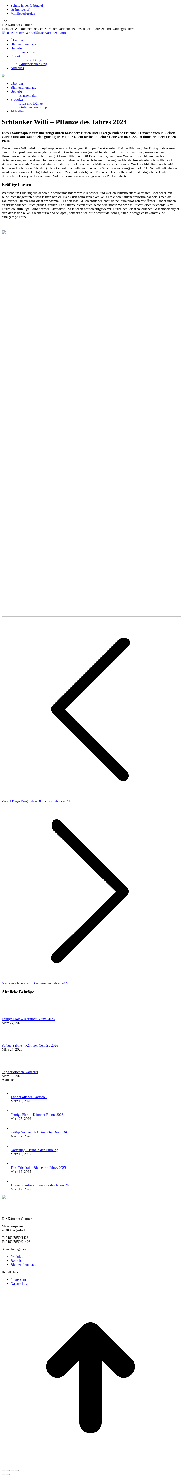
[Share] (8, 1470)
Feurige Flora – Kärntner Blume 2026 (28, 1019)
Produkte (17, 1257)
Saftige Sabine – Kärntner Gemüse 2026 (30, 1045)
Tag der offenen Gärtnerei (20, 1072)
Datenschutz (19, 1283)
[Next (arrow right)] (8, 1474)
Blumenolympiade (23, 1264)
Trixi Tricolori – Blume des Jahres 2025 (38, 1167)
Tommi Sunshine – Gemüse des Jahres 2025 (41, 1185)
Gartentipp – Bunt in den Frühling (34, 1150)
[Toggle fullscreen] (12, 1470)
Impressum (18, 1279)
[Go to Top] (90, 1465)
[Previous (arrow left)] (3, 1474)
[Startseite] (3, 76)
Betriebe (16, 1260)
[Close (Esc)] (3, 1470)
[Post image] (14, 1015)
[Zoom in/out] (17, 1470)
